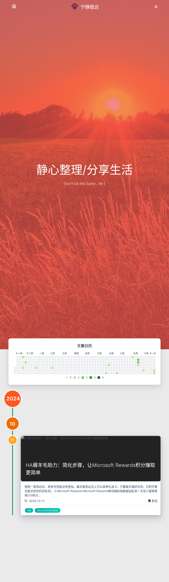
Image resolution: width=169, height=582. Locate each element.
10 (12, 424)
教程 (154, 501)
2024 (13, 398)
